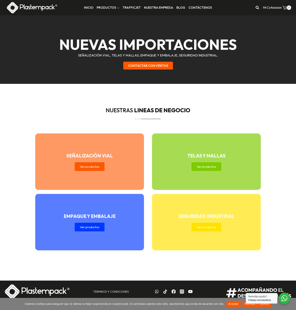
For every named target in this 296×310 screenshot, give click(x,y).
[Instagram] (182, 291)
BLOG (180, 7)
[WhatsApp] (157, 291)
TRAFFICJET (132, 7)
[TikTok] (165, 291)
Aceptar (233, 303)
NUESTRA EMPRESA (158, 7)
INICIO (88, 7)
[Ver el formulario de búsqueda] (257, 7)
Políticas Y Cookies (257, 303)
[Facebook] (173, 291)
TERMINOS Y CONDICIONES (111, 291)
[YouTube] (190, 291)
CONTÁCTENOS (200, 7)
